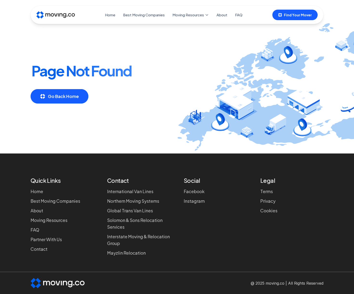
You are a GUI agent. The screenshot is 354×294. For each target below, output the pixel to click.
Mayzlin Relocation (126, 253)
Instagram (194, 201)
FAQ (239, 14)
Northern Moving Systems (133, 201)
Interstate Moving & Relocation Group (138, 240)
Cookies (268, 210)
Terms (266, 191)
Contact (39, 249)
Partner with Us (46, 239)
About (221, 14)
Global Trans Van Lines (130, 210)
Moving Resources (188, 14)
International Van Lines (130, 191)
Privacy (267, 201)
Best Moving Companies (144, 14)
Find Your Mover (298, 15)
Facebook (194, 191)
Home (110, 14)
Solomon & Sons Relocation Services (135, 223)
